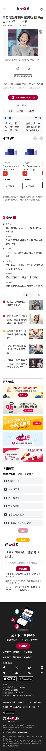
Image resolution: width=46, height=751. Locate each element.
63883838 (15, 690)
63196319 (20, 687)
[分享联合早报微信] (29, 672)
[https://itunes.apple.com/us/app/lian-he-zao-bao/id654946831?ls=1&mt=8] (10, 678)
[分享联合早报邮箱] (41, 672)
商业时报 (35, 707)
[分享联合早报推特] (16, 667)
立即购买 (10, 186)
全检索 (5, 707)
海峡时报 (26, 707)
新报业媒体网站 (9, 702)
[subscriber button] (41, 9)
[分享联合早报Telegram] (4, 672)
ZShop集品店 (15, 707)
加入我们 (7, 657)
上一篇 (8, 118)
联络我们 (28, 657)
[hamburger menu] (4, 9)
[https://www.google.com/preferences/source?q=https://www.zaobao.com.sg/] (9, 713)
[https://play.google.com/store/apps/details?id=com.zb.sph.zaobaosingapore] (26, 678)
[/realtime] (14, 217)
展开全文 (21, 104)
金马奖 (31, 111)
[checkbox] (6, 588)
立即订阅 (23, 646)
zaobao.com (22, 732)
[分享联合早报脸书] (4, 667)
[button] (36, 587)
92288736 (30, 695)
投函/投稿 (7, 662)
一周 (38, 295)
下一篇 (38, 118)
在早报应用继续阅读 (25, 97)
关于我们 (7, 652)
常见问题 (17, 657)
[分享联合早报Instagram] (41, 667)
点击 (34, 573)
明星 (10, 111)
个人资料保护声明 (11, 583)
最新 (9, 217)
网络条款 (20, 702)
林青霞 (20, 111)
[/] (23, 9)
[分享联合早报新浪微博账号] (16, 672)
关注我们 (17, 652)
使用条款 (36, 581)
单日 (27, 295)
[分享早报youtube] (29, 667)
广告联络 (28, 652)
